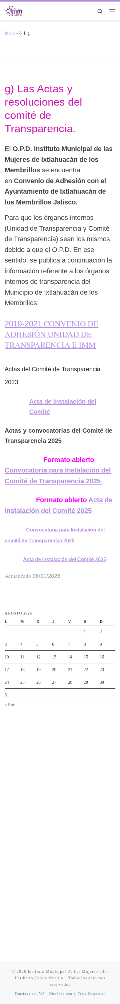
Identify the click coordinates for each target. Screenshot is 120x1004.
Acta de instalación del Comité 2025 (64, 559)
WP (42, 993)
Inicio (10, 33)
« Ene (10, 704)
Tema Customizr (91, 993)
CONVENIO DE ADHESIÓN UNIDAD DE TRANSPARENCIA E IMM (51, 334)
